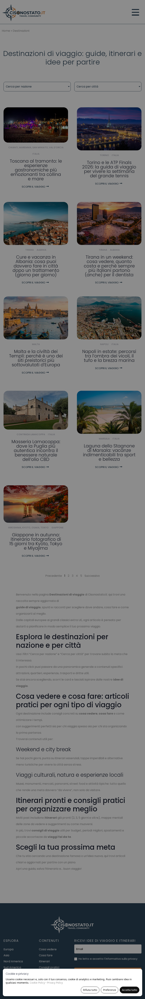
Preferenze (109, 990)
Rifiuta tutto (90, 990)
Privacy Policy (55, 982)
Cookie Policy (37, 982)
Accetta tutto (129, 990)
